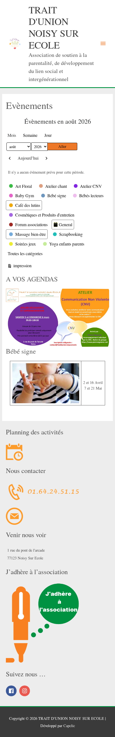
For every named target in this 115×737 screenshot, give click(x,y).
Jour (48, 135)
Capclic (69, 725)
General (65, 224)
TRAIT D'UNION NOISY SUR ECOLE (54, 27)
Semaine (30, 135)
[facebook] (12, 690)
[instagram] (25, 690)
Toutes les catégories (25, 253)
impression (22, 265)
